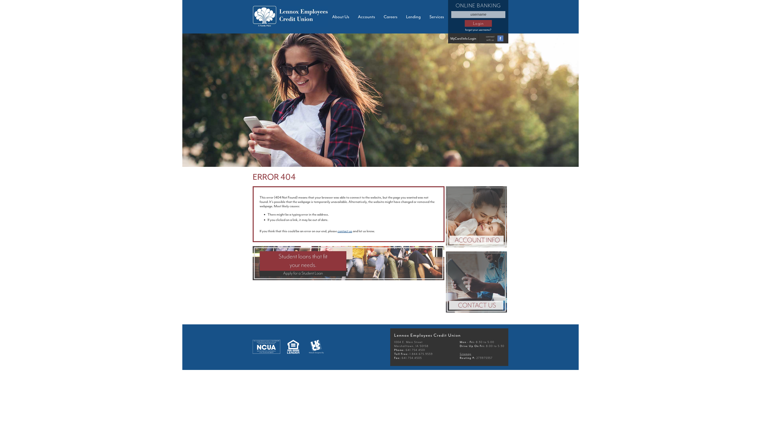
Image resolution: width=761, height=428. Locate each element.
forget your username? (478, 30)
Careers (390, 17)
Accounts (366, 17)
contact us (344, 231)
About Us (340, 17)
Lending (413, 17)
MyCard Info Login (463, 38)
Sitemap (465, 354)
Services (436, 17)
